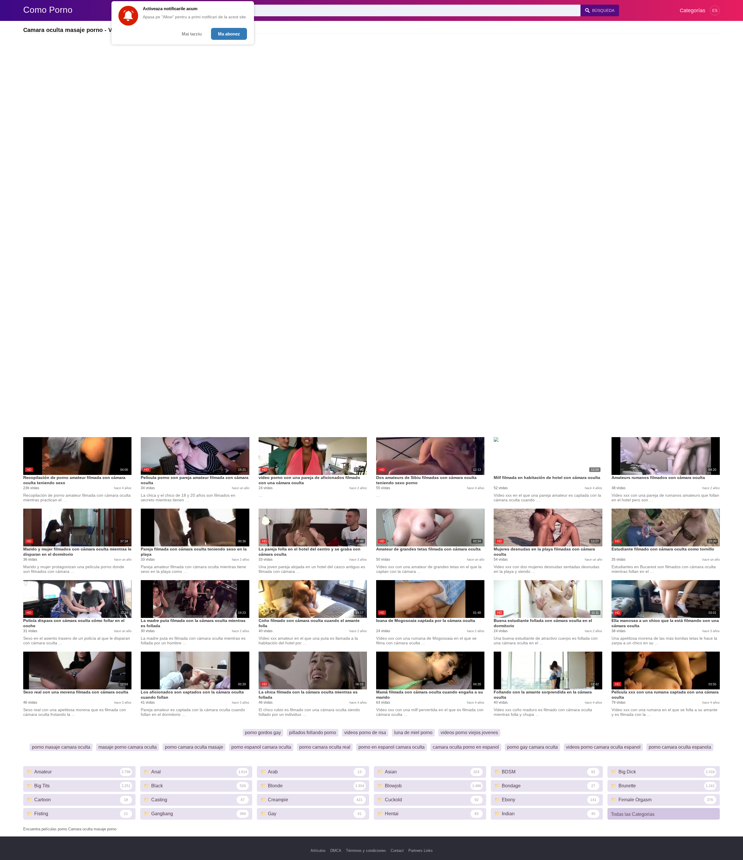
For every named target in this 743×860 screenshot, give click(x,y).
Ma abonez (229, 33)
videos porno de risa (365, 732)
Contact (397, 850)
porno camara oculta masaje (194, 747)
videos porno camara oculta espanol (603, 747)
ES (714, 10)
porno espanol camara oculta (261, 747)
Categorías (692, 10)
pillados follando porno (312, 732)
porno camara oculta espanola (680, 747)
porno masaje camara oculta (61, 747)
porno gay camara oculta (532, 747)
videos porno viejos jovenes (469, 732)
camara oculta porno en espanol (466, 747)
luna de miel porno (413, 732)
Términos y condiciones (366, 850)
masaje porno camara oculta (127, 747)
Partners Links (420, 850)
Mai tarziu (192, 33)
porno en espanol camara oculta (391, 747)
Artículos (318, 850)
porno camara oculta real (324, 747)
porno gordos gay (263, 732)
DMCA (335, 850)
